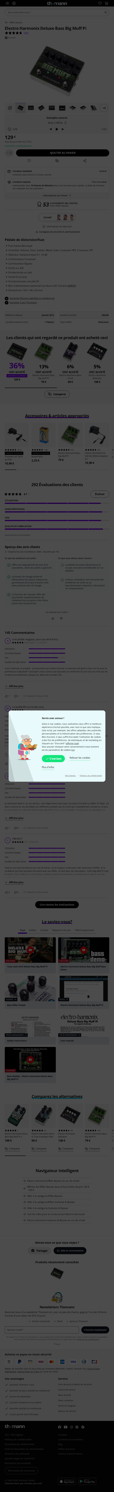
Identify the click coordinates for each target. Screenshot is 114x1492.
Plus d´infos (48, 767)
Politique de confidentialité (91, 775)
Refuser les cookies (80, 757)
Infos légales (70, 775)
